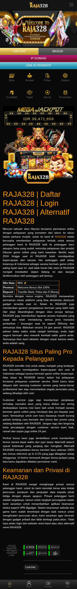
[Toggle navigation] (71, 5)
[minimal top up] (38, 29)
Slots (12, 80)
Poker (47, 80)
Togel (29, 97)
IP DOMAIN (38, 58)
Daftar (19, 51)
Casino (65, 80)
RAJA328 (60, 236)
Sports (47, 97)
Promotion (65, 97)
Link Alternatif (38, 65)
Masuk (57, 51)
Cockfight (11, 97)
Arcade (29, 80)
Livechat (30, 566)
